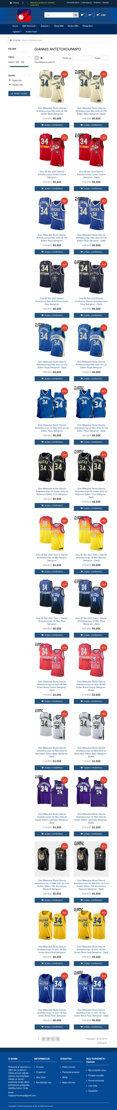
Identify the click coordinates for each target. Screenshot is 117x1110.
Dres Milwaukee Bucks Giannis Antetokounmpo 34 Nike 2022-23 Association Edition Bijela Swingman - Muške (91, 752)
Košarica (97, 2)
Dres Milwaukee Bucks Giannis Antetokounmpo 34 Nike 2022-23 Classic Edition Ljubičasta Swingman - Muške (91, 818)
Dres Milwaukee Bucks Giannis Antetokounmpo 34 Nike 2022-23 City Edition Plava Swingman (52, 428)
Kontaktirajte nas (43, 1082)
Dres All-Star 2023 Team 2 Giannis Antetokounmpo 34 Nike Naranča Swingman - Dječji (91, 557)
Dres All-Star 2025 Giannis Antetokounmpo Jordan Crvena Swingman (52, 174)
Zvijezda (16, 40)
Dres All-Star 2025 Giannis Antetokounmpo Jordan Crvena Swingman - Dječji (91, 174)
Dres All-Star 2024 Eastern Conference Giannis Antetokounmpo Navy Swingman (52, 301)
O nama (40, 1066)
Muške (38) (18, 84)
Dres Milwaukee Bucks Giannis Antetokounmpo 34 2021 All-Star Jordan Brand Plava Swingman (52, 1012)
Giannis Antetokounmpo (32, 40)
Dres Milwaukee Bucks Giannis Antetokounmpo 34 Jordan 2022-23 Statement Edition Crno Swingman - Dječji (91, 492)
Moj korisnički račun (97, 1070)
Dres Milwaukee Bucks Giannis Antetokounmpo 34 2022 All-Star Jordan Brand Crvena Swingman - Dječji (52, 685)
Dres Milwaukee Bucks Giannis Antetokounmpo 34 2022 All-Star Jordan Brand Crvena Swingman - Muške (91, 685)
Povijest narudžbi (96, 1075)
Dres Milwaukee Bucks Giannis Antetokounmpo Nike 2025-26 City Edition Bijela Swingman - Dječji (91, 111)
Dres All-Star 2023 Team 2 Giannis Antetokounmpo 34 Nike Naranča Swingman (52, 557)
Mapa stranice (68, 1082)
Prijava (16, 2)
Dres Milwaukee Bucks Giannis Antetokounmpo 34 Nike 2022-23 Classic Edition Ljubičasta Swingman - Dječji (52, 818)
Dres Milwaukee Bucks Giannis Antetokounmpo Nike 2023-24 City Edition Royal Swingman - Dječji (52, 364)
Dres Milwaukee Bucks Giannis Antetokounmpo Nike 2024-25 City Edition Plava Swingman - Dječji (91, 237)
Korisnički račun (73, 2)
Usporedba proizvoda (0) (45, 62)
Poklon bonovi (68, 1066)
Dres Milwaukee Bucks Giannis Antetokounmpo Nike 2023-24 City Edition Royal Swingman (91, 364)
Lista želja (92, 1085)
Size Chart (41, 1077)
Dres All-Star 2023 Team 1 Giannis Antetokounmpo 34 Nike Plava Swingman (52, 621)
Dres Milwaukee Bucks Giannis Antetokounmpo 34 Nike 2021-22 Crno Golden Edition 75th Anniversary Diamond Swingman (52, 884)
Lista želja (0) (86, 2)
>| (57, 1038)
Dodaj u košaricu (53, 125)
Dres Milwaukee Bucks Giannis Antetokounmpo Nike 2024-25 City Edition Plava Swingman (52, 237)
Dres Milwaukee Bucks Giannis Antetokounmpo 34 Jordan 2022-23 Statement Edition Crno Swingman (52, 491)
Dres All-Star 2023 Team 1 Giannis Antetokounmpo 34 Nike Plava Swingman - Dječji (91, 621)
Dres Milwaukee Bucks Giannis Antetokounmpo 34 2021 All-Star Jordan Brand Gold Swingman (52, 949)
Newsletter (93, 1090)
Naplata (106, 2)
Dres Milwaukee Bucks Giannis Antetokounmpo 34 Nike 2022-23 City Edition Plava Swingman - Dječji (91, 428)
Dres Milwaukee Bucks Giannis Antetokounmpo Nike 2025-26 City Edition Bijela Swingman (52, 111)
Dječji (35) (17, 80)
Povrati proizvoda (96, 1080)
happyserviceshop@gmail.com (22, 1095)
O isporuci (40, 1072)
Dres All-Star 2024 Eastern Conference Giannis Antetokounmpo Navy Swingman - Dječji (91, 301)
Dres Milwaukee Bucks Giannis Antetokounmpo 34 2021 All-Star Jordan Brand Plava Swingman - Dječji (91, 1012)
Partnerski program (71, 1072)
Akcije (65, 1077)
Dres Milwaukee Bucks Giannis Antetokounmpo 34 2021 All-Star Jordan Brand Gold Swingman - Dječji (91, 949)
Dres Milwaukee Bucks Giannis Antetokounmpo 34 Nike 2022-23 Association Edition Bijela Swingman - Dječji (52, 752)
